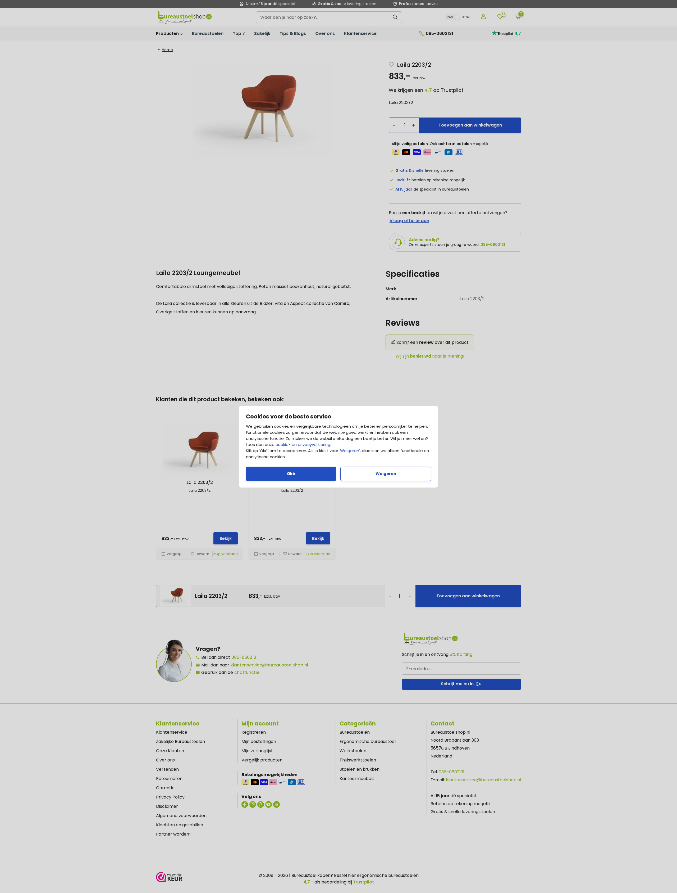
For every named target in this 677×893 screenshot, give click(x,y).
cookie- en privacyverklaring (303, 444)
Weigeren (349, 450)
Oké (291, 473)
